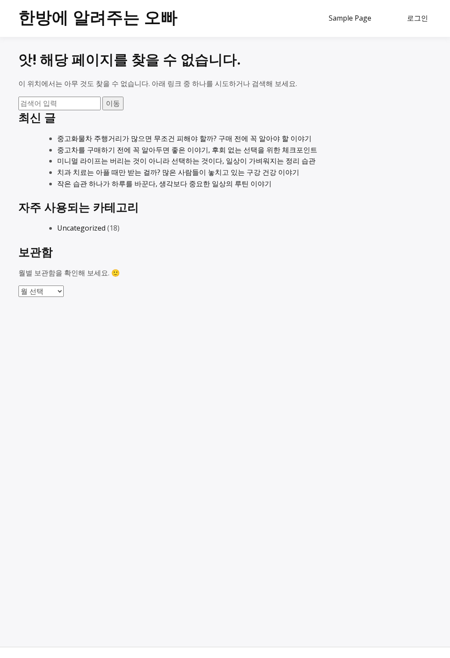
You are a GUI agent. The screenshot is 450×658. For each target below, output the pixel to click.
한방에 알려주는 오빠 (98, 16)
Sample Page (350, 18)
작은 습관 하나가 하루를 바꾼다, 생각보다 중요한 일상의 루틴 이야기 (164, 183)
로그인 (417, 18)
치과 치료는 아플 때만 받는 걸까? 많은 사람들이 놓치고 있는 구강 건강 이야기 (178, 172)
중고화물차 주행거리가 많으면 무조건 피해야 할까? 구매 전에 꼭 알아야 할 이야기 (184, 138)
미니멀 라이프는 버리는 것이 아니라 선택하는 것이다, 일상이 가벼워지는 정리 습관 (186, 161)
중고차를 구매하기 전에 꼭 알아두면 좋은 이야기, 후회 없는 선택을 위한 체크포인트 (187, 150)
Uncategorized (81, 228)
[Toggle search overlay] (388, 18)
